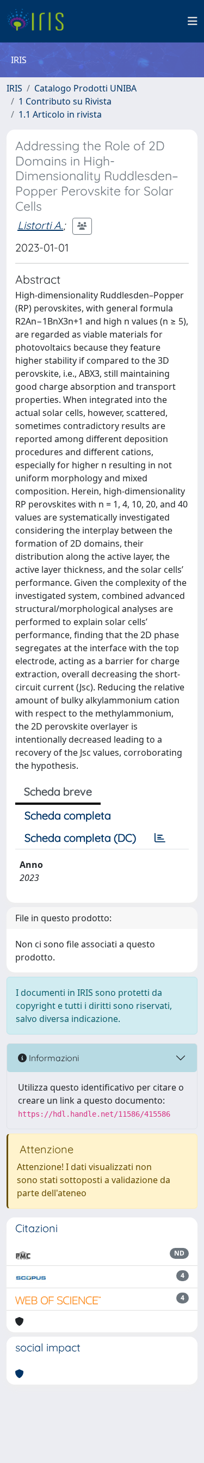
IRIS (14, 88)
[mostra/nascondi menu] (192, 21)
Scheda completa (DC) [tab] (80, 837)
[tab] (160, 838)
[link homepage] (39, 21)
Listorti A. (40, 225)
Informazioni (53, 1057)
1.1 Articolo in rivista (60, 114)
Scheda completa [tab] (67, 815)
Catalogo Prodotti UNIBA (85, 88)
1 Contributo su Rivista (65, 101)
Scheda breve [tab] (58, 791)
